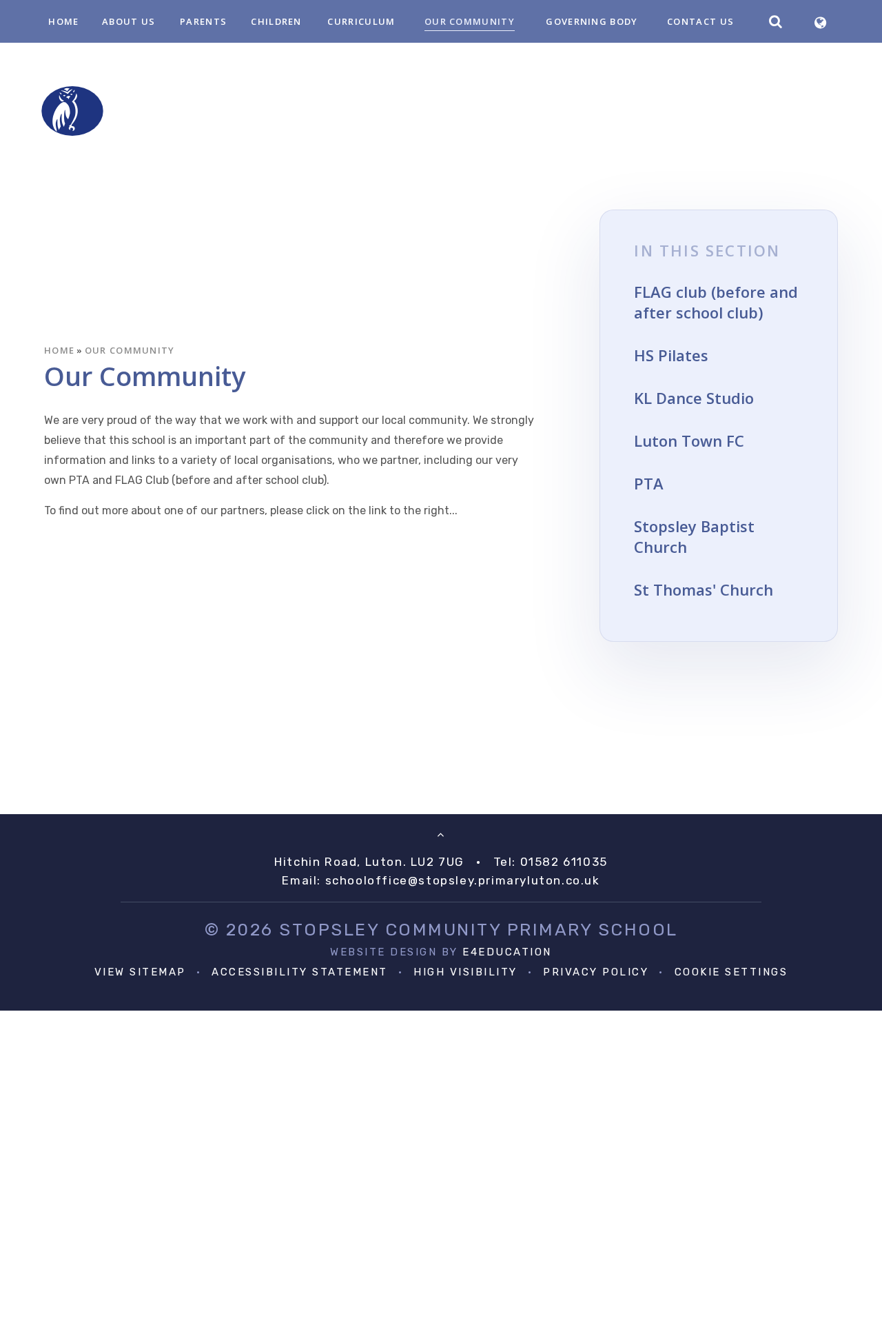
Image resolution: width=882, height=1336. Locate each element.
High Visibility (465, 972)
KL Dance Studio (694, 397)
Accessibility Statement (300, 972)
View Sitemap (140, 972)
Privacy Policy (595, 972)
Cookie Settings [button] (731, 972)
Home (59, 350)
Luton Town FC (689, 440)
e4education (507, 952)
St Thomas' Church (703, 589)
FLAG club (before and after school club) (716, 302)
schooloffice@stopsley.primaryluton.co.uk (462, 880)
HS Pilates (671, 355)
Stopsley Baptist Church (694, 536)
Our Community (130, 350)
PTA (649, 483)
